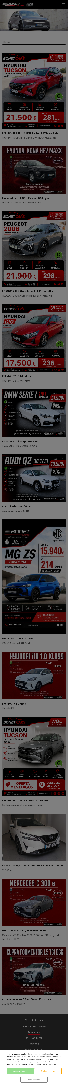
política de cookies (50, 1064)
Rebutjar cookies (34, 1080)
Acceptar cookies (20, 1071)
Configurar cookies (48, 1071)
